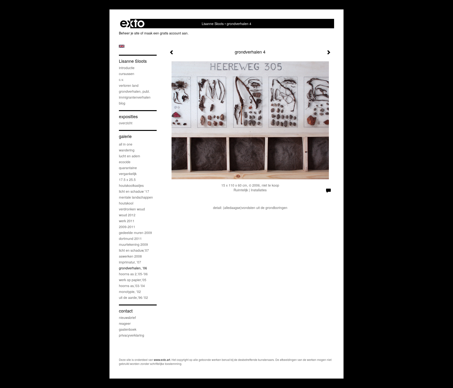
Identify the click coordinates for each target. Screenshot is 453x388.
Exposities (128, 116)
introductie (126, 67)
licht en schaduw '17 (134, 191)
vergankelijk (128, 173)
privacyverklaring (131, 335)
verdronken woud (132, 209)
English (121, 46)
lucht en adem (129, 156)
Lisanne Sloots (213, 23)
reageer (125, 323)
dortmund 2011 (130, 238)
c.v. (121, 79)
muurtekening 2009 (133, 244)
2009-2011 (127, 226)
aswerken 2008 (130, 256)
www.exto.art (162, 360)
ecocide (124, 161)
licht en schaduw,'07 (134, 250)
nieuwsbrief (127, 317)
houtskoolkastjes (131, 185)
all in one (125, 144)
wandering (126, 150)
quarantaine (128, 167)
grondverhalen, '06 (133, 268)
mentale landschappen (136, 197)
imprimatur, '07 (130, 262)
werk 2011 (126, 220)
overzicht (125, 123)
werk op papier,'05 (132, 279)
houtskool (126, 203)
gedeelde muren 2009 (135, 232)
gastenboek (127, 329)
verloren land (128, 85)
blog (122, 103)
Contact (126, 311)
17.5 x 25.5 (127, 179)
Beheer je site (129, 33)
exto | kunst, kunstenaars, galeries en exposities (132, 23)
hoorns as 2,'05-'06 (133, 273)
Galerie (125, 136)
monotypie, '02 (130, 291)
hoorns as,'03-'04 (132, 285)
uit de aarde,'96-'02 (133, 297)
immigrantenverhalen (135, 97)
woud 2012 (127, 215)
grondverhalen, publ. (134, 91)
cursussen (126, 73)
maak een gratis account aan (166, 33)
